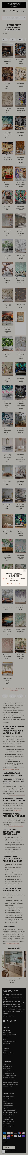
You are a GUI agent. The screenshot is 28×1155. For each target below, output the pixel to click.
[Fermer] (24, 570)
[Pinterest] (19, 583)
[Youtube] (11, 583)
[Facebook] (7, 583)
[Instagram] (15, 583)
